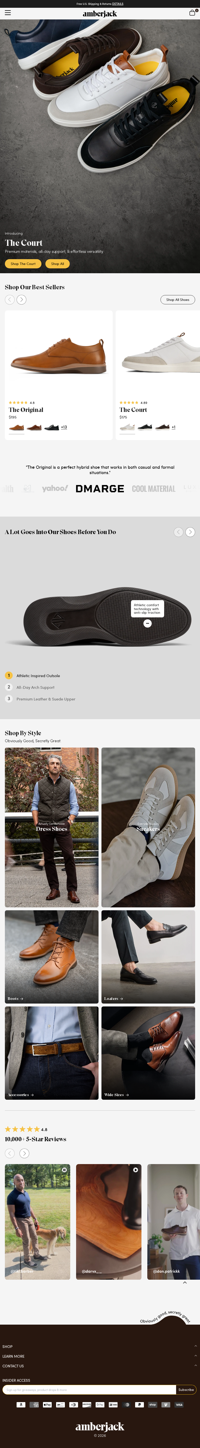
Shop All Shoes (177, 299)
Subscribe (186, 1389)
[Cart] (192, 13)
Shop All (57, 263)
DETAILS (117, 4)
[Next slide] (21, 300)
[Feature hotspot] (147, 623)
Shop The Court (23, 263)
